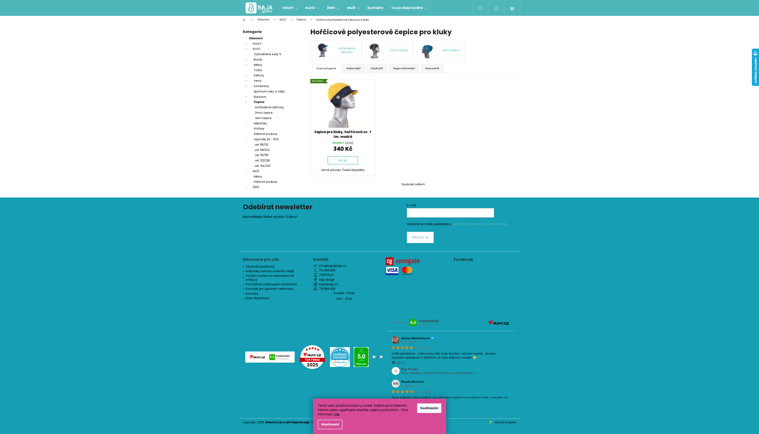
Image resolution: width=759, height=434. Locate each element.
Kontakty (252, 294)
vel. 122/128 (262, 160)
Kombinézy (261, 86)
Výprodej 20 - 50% (266, 139)
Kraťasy (259, 129)
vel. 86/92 (261, 145)
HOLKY (257, 44)
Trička (258, 70)
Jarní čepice (263, 118)
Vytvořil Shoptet (505, 422)
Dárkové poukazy (265, 134)
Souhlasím (429, 408)
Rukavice (260, 97)
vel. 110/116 (261, 155)
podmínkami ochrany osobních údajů (479, 224)
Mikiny (258, 65)
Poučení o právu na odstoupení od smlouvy (270, 277)
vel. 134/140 (262, 166)
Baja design (327, 280)
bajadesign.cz (328, 284)
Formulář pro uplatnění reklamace (269, 289)
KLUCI (256, 49)
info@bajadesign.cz (332, 266)
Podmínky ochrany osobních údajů (270, 271)
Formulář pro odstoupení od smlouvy (271, 284)
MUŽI (256, 171)
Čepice (259, 102)
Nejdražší (377, 68)
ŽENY (256, 187)
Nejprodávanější (404, 68)
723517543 (326, 275)
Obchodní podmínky (260, 267)
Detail (343, 160)
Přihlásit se (420, 237)
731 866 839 (327, 270)
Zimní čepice (264, 113)
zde (337, 414)
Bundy (258, 59)
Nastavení (330, 424)
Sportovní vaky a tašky (269, 91)
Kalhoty (259, 75)
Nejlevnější (353, 68)
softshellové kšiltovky (269, 107)
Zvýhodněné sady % (267, 54)
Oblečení (256, 38)
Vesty (258, 81)
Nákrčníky (260, 123)
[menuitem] (290, 8)
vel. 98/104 (262, 150)
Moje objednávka (257, 298)
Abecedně (432, 68)
